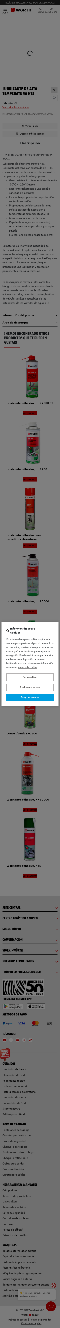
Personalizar (30, 677)
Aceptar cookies (30, 697)
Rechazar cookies (30, 687)
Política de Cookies (27, 667)
